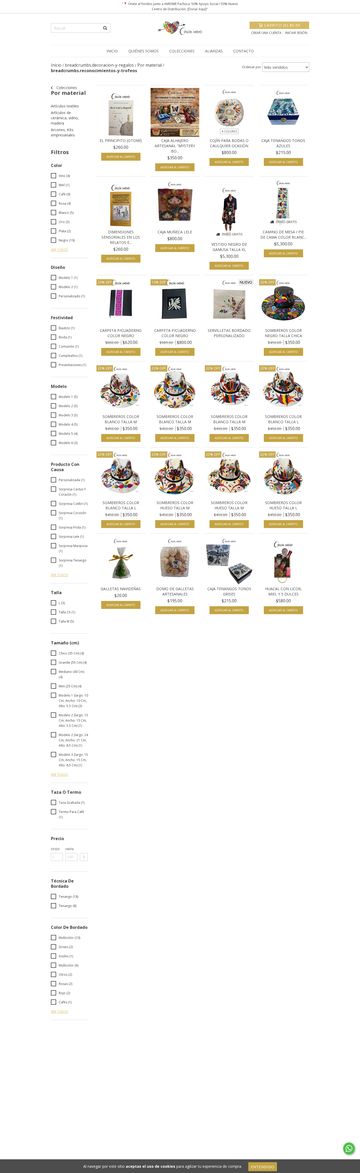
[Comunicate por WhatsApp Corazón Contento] (349, 1148)
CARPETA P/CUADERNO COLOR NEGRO (121, 333)
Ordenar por (251, 67)
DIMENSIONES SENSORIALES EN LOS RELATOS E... (120, 237)
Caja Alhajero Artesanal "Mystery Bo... (175, 146)
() (282, 25)
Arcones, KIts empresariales (63, 132)
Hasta (69, 849)
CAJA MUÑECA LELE (175, 231)
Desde (55, 849)
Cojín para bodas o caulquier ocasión (229, 143)
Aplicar (84, 857)
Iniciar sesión (296, 33)
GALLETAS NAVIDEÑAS (121, 588)
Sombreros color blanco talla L (283, 419)
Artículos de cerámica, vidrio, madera (65, 118)
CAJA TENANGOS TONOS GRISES (229, 591)
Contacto (243, 50)
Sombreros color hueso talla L (283, 505)
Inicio (112, 50)
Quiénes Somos (143, 50)
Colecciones (181, 50)
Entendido (262, 1166)
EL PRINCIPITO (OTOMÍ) (121, 140)
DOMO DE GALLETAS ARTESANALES (175, 591)
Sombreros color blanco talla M (121, 419)
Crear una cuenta (266, 33)
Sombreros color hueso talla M (175, 505)
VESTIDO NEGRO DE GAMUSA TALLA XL (229, 247)
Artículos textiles (65, 106)
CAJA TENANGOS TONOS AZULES (283, 143)
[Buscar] (105, 28)
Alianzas (214, 50)
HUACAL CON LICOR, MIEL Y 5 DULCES (283, 591)
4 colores (229, 131)
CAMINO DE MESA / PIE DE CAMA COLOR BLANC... (283, 234)
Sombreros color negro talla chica (283, 333)
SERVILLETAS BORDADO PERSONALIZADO (229, 333)
